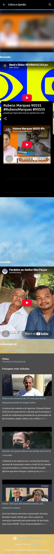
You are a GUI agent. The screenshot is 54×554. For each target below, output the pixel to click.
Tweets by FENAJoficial (13, 361)
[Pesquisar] (50, 4)
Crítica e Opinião (17, 4)
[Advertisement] (27, 228)
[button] (5, 119)
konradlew (35, 544)
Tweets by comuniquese (12, 350)
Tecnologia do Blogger (29, 538)
